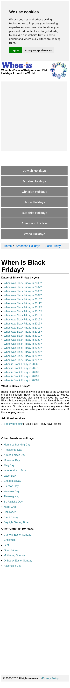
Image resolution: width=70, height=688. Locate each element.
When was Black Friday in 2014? (23, 315)
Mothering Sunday (14, 555)
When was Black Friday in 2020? (23, 339)
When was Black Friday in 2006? (23, 283)
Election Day (11, 486)
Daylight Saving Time (16, 522)
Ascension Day (12, 565)
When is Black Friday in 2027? (21, 368)
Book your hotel (13, 423)
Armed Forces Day (14, 455)
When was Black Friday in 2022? (23, 348)
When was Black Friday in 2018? (23, 331)
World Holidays (34, 234)
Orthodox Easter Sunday (18, 560)
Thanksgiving (11, 496)
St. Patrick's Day (13, 501)
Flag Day (9, 465)
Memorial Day (12, 460)
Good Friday (11, 550)
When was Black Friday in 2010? (23, 299)
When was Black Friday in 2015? (23, 319)
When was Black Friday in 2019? (23, 335)
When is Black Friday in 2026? (21, 364)
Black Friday (11, 517)
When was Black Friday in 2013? (23, 311)
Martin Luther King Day (17, 444)
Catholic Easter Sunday (17, 534)
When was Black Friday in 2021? (23, 343)
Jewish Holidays (34, 170)
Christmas (9, 539)
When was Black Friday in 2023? (23, 352)
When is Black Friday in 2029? (21, 376)
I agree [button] (15, 50)
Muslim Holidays (34, 181)
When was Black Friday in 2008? (23, 291)
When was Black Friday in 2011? (23, 303)
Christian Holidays (34, 191)
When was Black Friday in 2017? (23, 327)
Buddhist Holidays (34, 212)
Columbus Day (12, 481)
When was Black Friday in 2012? (23, 307)
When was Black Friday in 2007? (23, 287)
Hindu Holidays (34, 202)
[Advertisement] (35, 116)
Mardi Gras (10, 506)
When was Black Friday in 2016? (23, 323)
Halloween (10, 512)
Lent (6, 545)
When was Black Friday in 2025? (23, 360)
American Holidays (34, 223)
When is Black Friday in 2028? (21, 372)
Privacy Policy (50, 678)
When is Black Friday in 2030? (21, 380)
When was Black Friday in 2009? (23, 295)
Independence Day (15, 470)
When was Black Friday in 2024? (23, 356)
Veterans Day (11, 491)
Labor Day (10, 475)
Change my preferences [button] (38, 50)
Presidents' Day (13, 449)
